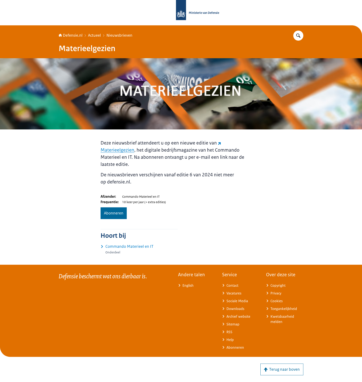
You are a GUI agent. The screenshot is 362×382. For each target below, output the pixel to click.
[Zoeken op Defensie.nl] (298, 36)
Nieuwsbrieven (119, 35)
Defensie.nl (73, 35)
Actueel (94, 35)
